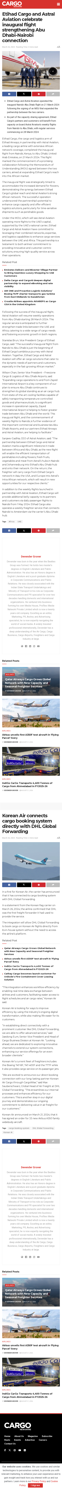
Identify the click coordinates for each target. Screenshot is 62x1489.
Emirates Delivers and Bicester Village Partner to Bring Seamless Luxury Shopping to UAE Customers (31, 272)
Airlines (10, 674)
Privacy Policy (39, 1481)
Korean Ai (8, 1132)
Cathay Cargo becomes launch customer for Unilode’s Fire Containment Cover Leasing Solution (30, 976)
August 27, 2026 (30, 691)
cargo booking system (19, 1128)
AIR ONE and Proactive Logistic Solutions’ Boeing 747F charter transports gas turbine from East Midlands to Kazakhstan (29, 293)
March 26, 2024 (8, 47)
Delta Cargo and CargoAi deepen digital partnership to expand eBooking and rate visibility (28, 283)
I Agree (35, 1485)
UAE (19, 522)
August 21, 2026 (27, 742)
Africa (11, 522)
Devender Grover (31, 556)
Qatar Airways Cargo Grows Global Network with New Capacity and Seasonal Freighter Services (28, 683)
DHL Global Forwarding (43, 1128)
